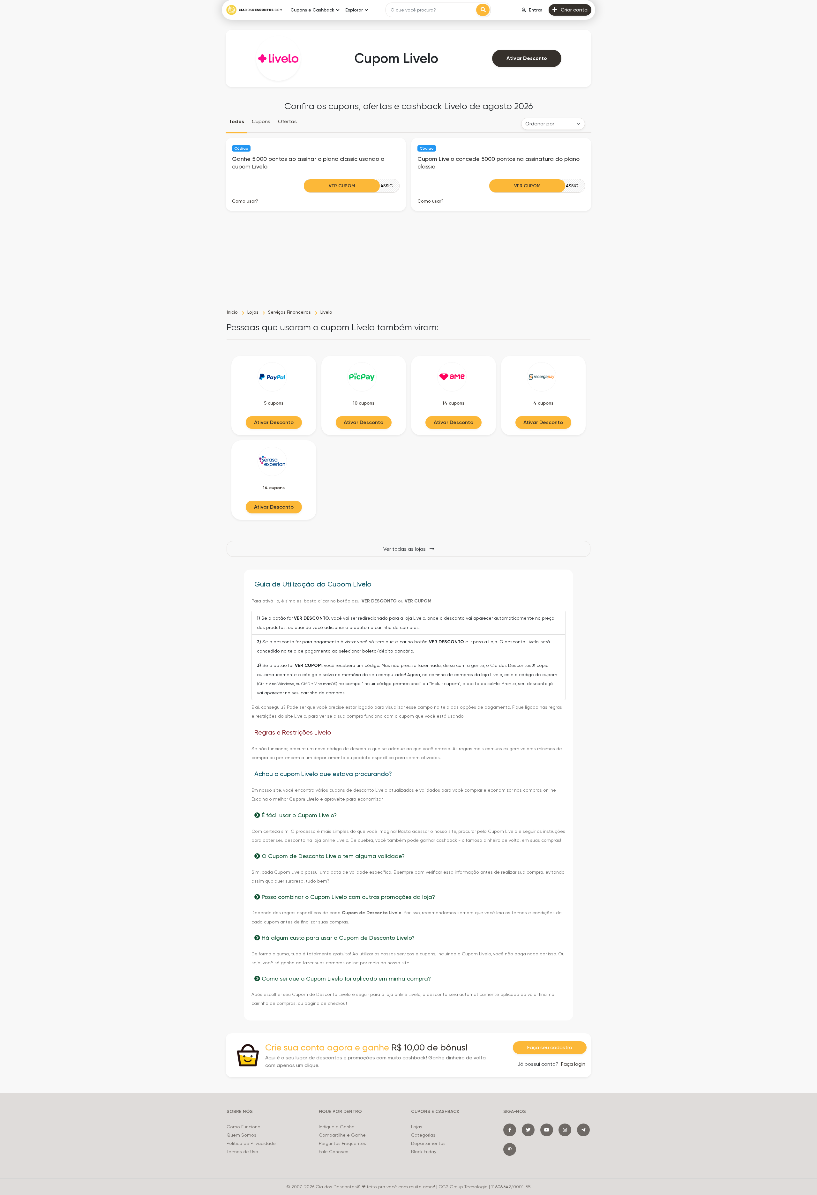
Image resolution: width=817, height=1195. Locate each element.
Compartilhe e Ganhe (342, 1135)
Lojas (416, 1126)
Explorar (354, 10)
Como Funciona (243, 1126)
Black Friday (423, 1151)
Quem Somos (241, 1135)
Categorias (423, 1135)
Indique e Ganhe (337, 1126)
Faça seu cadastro (549, 1047)
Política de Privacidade (251, 1143)
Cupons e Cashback (312, 10)
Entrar (535, 10)
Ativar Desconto (526, 58)
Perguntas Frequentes (342, 1143)
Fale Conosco (334, 1151)
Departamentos (428, 1143)
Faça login (573, 1064)
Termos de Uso (242, 1151)
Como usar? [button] (245, 201)
